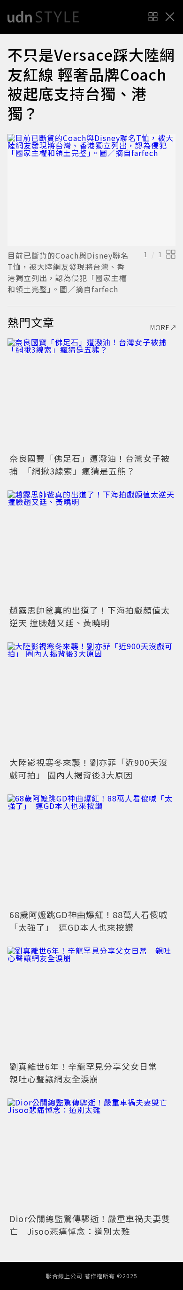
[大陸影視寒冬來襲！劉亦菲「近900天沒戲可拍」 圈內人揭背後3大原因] (91, 698)
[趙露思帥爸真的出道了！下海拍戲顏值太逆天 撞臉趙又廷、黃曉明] (91, 546)
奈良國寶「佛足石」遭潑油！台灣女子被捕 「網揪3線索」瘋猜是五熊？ (89, 464)
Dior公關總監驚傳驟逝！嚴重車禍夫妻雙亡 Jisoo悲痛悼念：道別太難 (89, 1224)
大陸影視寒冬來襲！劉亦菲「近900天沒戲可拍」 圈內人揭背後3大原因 (88, 768)
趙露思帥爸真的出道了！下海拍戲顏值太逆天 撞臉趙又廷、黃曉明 (89, 616)
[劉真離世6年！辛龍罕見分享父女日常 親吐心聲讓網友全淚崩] (91, 1003)
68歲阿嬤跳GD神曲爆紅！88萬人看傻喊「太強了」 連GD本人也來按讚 (88, 920)
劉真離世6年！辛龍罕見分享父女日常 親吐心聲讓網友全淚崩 (87, 1072)
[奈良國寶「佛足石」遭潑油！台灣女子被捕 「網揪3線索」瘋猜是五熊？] (91, 394)
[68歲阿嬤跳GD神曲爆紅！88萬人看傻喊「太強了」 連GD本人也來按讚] (91, 850)
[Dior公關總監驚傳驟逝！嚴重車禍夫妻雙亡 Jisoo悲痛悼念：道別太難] (91, 1154)
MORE (160, 327)
